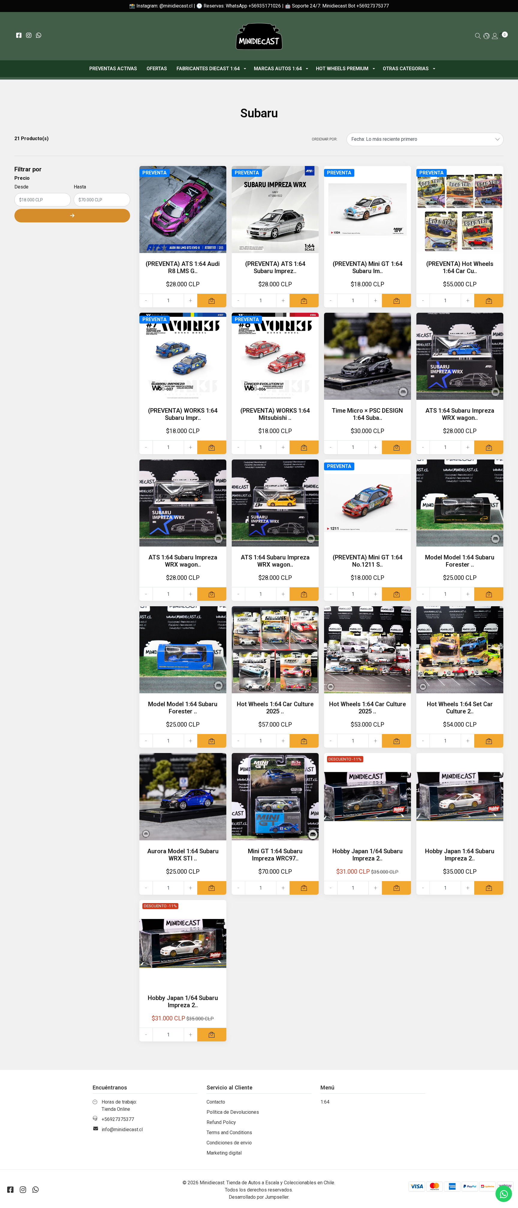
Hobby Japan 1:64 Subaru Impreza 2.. (459, 855)
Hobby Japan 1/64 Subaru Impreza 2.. (367, 855)
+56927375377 (118, 1119)
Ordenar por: (325, 139)
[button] (486, 36)
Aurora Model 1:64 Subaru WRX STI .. (183, 855)
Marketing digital (224, 1153)
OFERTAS (157, 68)
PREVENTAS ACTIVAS (113, 68)
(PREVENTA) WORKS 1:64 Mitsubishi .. (275, 414)
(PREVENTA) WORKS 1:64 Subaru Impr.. (182, 414)
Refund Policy (221, 1122)
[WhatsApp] (38, 36)
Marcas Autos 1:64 (278, 68)
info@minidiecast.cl (122, 1129)
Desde (21, 187)
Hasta (80, 187)
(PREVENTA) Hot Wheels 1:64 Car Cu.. (459, 267)
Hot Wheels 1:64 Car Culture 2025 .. (275, 707)
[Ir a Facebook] (19, 36)
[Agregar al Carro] (211, 300)
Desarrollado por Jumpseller (258, 1197)
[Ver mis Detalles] (495, 36)
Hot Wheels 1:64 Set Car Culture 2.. (460, 707)
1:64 (324, 1102)
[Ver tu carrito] (501, 35)
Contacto (216, 1102)
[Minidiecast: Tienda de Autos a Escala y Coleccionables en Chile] (259, 36)
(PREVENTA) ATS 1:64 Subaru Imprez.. (275, 267)
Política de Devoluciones (233, 1112)
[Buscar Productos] (478, 36)
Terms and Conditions (229, 1132)
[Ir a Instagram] (29, 36)
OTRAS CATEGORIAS (406, 68)
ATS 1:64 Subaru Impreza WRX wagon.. (459, 414)
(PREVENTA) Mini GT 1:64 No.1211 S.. (367, 561)
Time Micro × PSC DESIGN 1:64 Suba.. (367, 414)
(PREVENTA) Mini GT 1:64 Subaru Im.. (367, 267)
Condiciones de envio (229, 1143)
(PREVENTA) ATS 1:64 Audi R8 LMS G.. (183, 267)
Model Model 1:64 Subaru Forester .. (459, 561)
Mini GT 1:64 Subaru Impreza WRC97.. (275, 855)
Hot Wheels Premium (342, 68)
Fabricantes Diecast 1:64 (208, 68)
